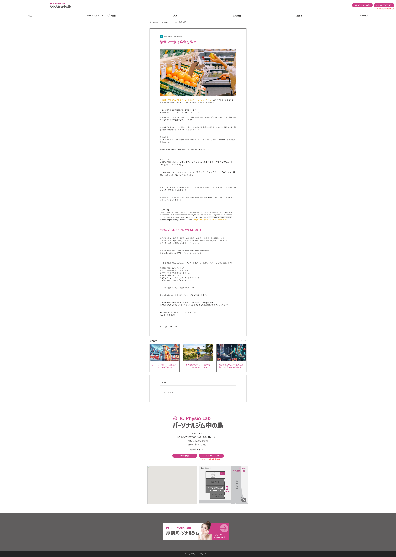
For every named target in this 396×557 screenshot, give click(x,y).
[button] (244, 22)
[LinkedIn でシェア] (171, 327)
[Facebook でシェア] (161, 327)
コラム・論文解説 (179, 22)
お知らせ (165, 22)
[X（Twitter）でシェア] (166, 327)
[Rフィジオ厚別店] (196, 531)
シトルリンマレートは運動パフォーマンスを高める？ (164, 366)
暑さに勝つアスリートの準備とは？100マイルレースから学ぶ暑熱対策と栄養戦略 (198, 366)
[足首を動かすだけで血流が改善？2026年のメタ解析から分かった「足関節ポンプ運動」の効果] (231, 352)
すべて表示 (242, 340)
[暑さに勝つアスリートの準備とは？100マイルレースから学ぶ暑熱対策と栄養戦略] (198, 352)
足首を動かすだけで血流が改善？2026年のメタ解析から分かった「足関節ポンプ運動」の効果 (231, 366)
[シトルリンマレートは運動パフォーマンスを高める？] (164, 352)
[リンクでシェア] (176, 327)
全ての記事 (154, 22)
